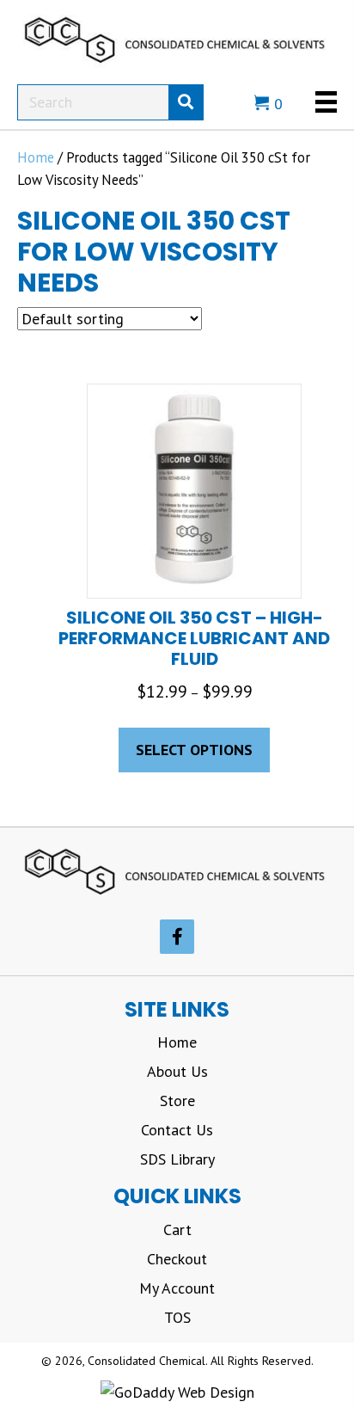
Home (35, 157)
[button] (177, 936)
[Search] (185, 102)
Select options (194, 749)
